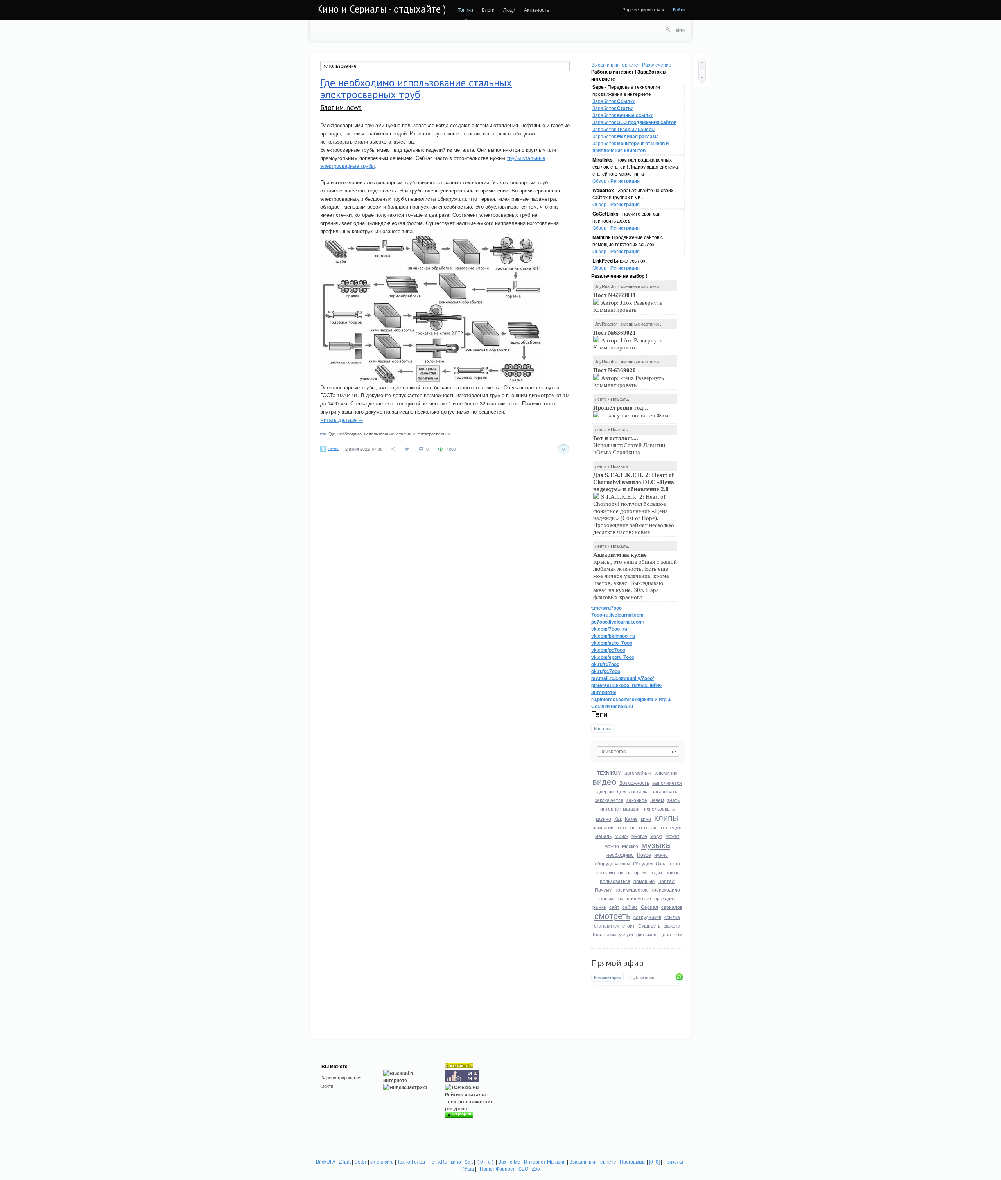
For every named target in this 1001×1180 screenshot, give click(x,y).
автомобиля (637, 772)
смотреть (612, 915)
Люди (509, 9)
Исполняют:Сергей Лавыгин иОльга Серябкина (629, 445)
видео (604, 781)
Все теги (602, 728)
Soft (469, 1161)
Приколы (673, 1161)
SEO (523, 1168)
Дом (621, 791)
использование (379, 433)
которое (627, 827)
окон (675, 863)
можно (612, 846)
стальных (406, 433)
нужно (661, 854)
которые (648, 827)
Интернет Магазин (545, 1161)
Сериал (649, 906)
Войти (679, 9)
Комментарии (607, 977)
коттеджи (671, 827)
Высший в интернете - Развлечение (631, 64)
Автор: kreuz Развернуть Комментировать (628, 377)
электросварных (434, 433)
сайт (614, 906)
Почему (603, 889)
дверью (605, 791)
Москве (630, 846)
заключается (609, 800)
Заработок (613, 100)
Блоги (488, 9)
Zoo (536, 1168)
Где (331, 433)
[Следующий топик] (702, 76)
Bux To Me (509, 1161)
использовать (659, 808)
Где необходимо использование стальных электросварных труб (416, 88)
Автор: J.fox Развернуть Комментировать (627, 302)
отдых (655, 872)
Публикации (642, 977)
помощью (644, 881)
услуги (626, 934)
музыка (655, 844)
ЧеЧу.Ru (438, 1161)
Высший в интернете (592, 1161)
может (673, 836)
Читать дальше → (341, 419)
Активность (536, 9)
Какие (631, 818)
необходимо (620, 854)
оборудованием (612, 863)
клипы (666, 817)
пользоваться (615, 881)
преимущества (631, 889)
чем (678, 934)
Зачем (657, 800)
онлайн (605, 872)
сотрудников (647, 917)
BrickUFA (325, 1161)
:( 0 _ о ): (485, 1161)
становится (606, 925)
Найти (679, 30)
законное (636, 800)
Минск (621, 836)
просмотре (639, 898)
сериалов (671, 906)
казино (603, 818)
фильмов (646, 934)
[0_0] (654, 1161)
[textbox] (638, 751)
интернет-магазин (620, 808)
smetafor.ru (382, 1161)
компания (604, 827)
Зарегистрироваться (643, 9)
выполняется (667, 782)
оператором (632, 872)
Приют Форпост (497, 1168)
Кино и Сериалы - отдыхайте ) (381, 9)
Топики (465, 9)
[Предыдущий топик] (702, 64)
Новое (644, 854)
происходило (665, 889)
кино (646, 818)
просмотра (611, 898)
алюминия (666, 772)
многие (639, 836)
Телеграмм (604, 934)
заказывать (664, 791)
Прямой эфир (617, 962)
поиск (672, 872)
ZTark (345, 1161)
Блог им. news (341, 107)
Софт (360, 1161)
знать (673, 800)
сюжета (672, 925)
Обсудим (643, 863)
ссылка (672, 917)
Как (618, 818)
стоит (628, 925)
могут (656, 836)
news (333, 448)
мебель (603, 836)
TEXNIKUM (609, 772)
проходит (664, 898)
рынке (599, 906)
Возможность (634, 782)
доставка (639, 791)
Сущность (649, 925)
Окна (661, 863)
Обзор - (616, 180)
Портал (666, 881)
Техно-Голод (411, 1161)
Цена (665, 934)
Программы (633, 1161)
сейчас (630, 906)
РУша (467, 1168)
